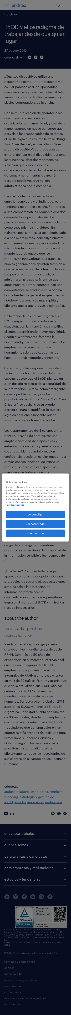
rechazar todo (35, 523)
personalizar (36, 514)
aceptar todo (35, 533)
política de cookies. (15, 505)
